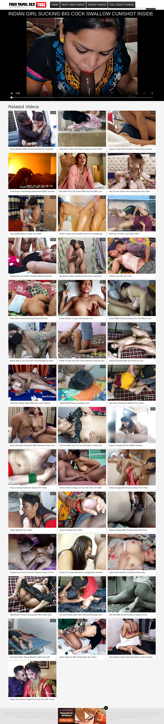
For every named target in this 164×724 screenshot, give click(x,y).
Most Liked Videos (73, 5)
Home (55, 5)
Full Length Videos (122, 5)
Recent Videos (97, 5)
